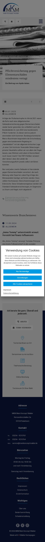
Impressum (7, 290)
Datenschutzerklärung (11, 293)
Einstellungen (22, 278)
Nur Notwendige (22, 271)
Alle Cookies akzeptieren (22, 284)
